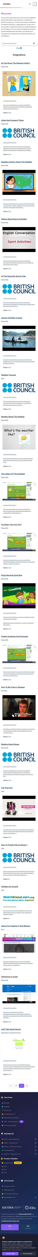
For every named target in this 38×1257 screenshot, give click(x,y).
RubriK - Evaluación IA (11, 1143)
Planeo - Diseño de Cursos (13, 1147)
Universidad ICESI (9, 1197)
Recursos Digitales (10, 1125)
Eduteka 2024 (12, 1163)
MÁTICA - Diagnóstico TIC (12, 1154)
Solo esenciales (27, 1253)
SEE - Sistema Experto (13, 1121)
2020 (5, 1172)
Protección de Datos (11, 1194)
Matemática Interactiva (11, 1118)
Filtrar (18, 48)
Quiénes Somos (9, 1186)
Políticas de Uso (9, 1190)
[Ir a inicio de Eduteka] (6, 4)
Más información (17, 1250)
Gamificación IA (9, 1150)
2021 (5, 1169)
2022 (5, 1166)
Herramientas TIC (9, 1114)
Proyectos (7, 1110)
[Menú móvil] (35, 4)
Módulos (6, 1107)
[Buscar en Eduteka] (30, 4)
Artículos (7, 1103)
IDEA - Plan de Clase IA (11, 1139)
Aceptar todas (10, 1253)
